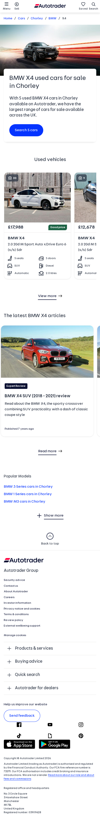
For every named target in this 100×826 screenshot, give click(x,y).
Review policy (13, 620)
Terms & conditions (16, 614)
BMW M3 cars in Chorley (24, 502)
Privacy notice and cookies (22, 608)
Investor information (17, 603)
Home (8, 18)
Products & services (34, 648)
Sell (16, 8)
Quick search (27, 675)
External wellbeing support (22, 625)
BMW (53, 18)
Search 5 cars (26, 130)
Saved (83, 8)
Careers (9, 597)
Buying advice (28, 661)
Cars (21, 18)
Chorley (37, 18)
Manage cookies (15, 635)
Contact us (11, 586)
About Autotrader (16, 591)
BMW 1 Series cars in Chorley (28, 494)
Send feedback (22, 716)
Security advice (14, 580)
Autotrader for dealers (36, 688)
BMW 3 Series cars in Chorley (28, 487)
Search (93, 8)
